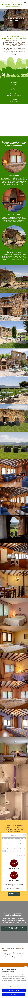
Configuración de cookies (14, 986)
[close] (25, 967)
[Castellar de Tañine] (12, 7)
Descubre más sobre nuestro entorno (14, 928)
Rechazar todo (14, 990)
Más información (15, 982)
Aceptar (13, 994)
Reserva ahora (14, 894)
